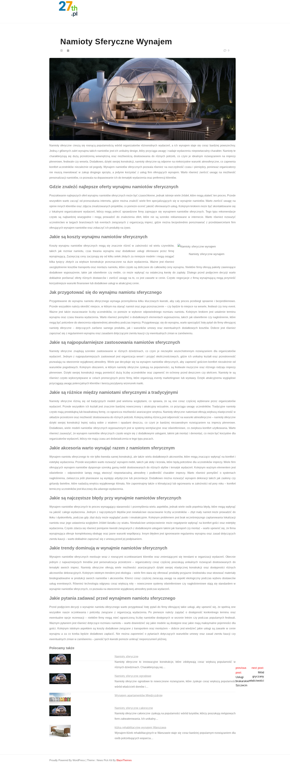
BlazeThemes (124, 760)
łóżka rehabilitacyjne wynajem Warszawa (140, 727)
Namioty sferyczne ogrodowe (133, 676)
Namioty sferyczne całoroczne (134, 708)
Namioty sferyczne (126, 656)
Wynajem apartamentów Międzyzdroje (138, 695)
